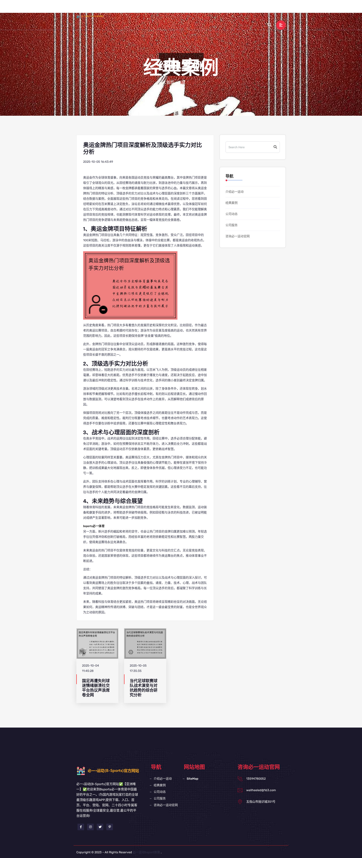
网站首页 (152, 8)
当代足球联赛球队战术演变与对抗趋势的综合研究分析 (143, 688)
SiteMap (192, 778)
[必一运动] (93, 16)
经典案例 (198, 8)
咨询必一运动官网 (262, 8)
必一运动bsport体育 (146, 852)
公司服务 (236, 8)
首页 (170, 82)
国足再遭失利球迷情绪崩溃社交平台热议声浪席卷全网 (96, 688)
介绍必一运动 (175, 8)
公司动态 (217, 8)
